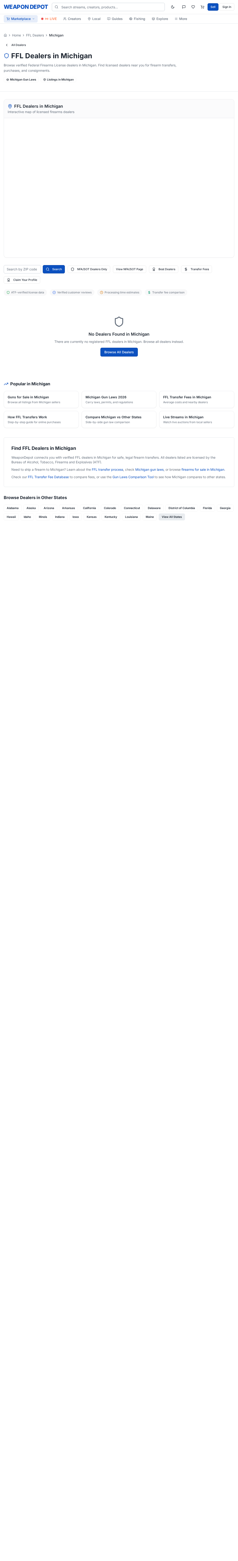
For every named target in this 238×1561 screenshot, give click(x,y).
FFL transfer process (107, 469)
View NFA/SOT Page (129, 269)
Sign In (226, 7)
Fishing (139, 19)
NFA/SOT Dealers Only (92, 269)
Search (57, 269)
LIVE (53, 19)
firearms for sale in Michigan (203, 469)
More (183, 19)
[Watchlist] (193, 7)
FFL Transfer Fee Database (48, 477)
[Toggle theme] (173, 7)
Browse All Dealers (119, 352)
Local (96, 19)
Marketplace (21, 19)
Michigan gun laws (149, 469)
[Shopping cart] (202, 7)
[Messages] (184, 7)
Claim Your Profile (25, 280)
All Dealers (18, 45)
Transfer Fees (200, 269)
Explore (162, 19)
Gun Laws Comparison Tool (133, 477)
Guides (117, 19)
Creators (74, 19)
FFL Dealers (35, 35)
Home (16, 35)
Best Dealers (167, 269)
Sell (213, 7)
